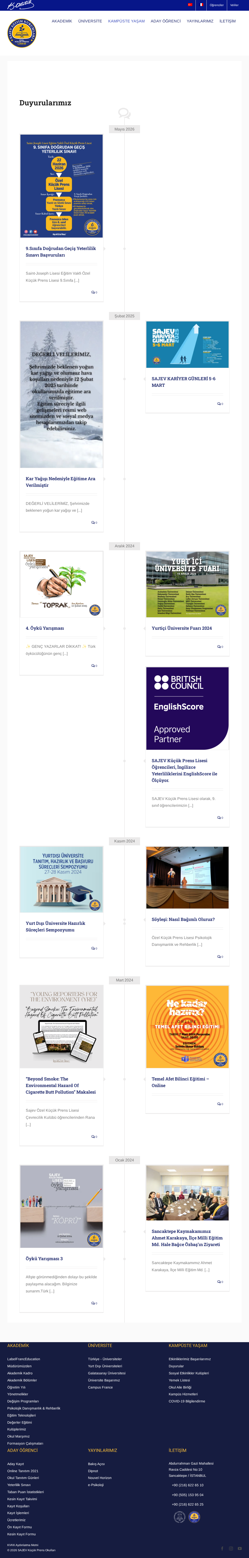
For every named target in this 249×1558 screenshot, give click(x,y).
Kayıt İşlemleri (18, 1513)
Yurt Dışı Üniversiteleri (105, 1366)
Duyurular (176, 1366)
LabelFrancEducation (23, 1359)
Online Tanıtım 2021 (22, 1471)
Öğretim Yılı (16, 1387)
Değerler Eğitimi (19, 1422)
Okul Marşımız (18, 1436)
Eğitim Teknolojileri (21, 1415)
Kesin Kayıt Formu (21, 1534)
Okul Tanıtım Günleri (23, 1478)
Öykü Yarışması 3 (44, 1258)
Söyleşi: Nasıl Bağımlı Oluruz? (183, 919)
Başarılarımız (200, 1359)
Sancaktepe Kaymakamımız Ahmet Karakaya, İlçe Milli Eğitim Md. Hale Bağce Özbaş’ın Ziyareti (187, 1237)
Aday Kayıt (15, 1464)
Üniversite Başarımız (104, 1380)
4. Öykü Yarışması (45, 628)
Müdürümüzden (19, 1366)
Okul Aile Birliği (180, 1387)
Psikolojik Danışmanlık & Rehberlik (33, 1408)
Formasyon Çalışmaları (25, 1443)
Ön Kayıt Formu (19, 1527)
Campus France (100, 1387)
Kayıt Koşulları (18, 1506)
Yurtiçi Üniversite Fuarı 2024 (182, 628)
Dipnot (93, 1471)
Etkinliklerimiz (179, 1359)
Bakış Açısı (96, 1464)
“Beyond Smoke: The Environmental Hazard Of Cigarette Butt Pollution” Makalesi (61, 1085)
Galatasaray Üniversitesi (106, 1373)
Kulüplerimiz (16, 1429)
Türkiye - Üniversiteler (105, 1359)
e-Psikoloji (96, 1485)
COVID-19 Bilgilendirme (187, 1401)
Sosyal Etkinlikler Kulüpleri (189, 1373)
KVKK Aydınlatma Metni (22, 1545)
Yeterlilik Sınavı (19, 1485)
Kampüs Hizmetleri (183, 1394)
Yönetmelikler (17, 1394)
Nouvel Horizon (100, 1478)
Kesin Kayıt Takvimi (22, 1499)
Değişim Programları (23, 1401)
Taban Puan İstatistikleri (25, 1492)
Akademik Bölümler (22, 1380)
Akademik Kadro (20, 1373)
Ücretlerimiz (16, 1520)
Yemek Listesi (179, 1380)
